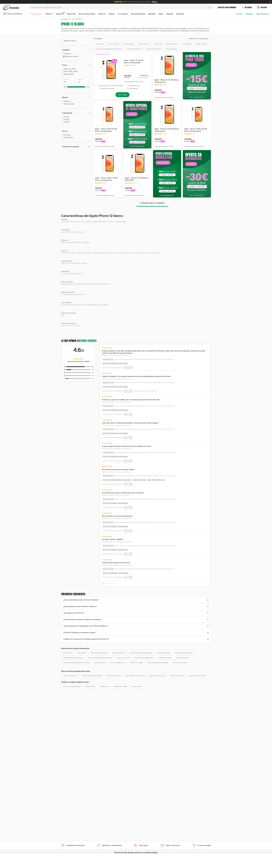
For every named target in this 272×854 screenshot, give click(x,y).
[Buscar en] (211, 7)
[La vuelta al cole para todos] (197, 75)
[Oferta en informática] (197, 173)
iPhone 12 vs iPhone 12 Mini (197, 675)
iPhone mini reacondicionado (184, 653)
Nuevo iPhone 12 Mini (164, 653)
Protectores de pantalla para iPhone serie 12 (109, 49)
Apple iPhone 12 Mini (139, 480)
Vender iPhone (104, 686)
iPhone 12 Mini (81, 653)
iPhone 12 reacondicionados (99, 653)
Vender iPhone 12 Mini (120, 686)
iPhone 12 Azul (100, 44)
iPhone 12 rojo (158, 44)
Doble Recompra (262, 14)
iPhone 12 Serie (68, 653)
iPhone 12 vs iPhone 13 (70, 675)
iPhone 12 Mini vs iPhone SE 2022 (92, 675)
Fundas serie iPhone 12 (134, 49)
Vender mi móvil (90, 686)
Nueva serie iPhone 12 (119, 653)
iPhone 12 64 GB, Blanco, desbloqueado (115, 363)
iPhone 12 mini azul (100, 662)
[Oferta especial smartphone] (137, 124)
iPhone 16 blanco (171, 49)
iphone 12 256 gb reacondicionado (158, 662)
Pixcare (239, 14)
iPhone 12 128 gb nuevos (117, 662)
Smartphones (65, 19)
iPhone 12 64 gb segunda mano (144, 658)
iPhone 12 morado (143, 44)
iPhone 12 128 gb (172, 44)
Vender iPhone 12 (137, 686)
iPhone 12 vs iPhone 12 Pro (157, 675)
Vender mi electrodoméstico (72, 686)
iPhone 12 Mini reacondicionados (73, 658)
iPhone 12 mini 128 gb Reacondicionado (100, 658)
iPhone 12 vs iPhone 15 (114, 675)
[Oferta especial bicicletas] (167, 173)
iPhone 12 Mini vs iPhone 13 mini (135, 675)
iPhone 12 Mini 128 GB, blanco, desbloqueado (117, 480)
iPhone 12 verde (114, 44)
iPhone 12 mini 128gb (136, 662)
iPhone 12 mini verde (123, 658)
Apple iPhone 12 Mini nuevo (156, 480)
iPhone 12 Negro (128, 44)
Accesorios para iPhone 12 (154, 49)
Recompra (249, 14)
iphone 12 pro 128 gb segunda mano (141, 653)
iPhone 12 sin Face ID (182, 658)
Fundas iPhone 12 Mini (165, 658)
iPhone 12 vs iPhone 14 (177, 675)
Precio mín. (66, 79)
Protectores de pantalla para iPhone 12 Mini (76, 662)
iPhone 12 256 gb (201, 44)
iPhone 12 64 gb (187, 44)
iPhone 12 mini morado (180, 662)
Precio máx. (81, 79)
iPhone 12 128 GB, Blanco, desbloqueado (115, 410)
